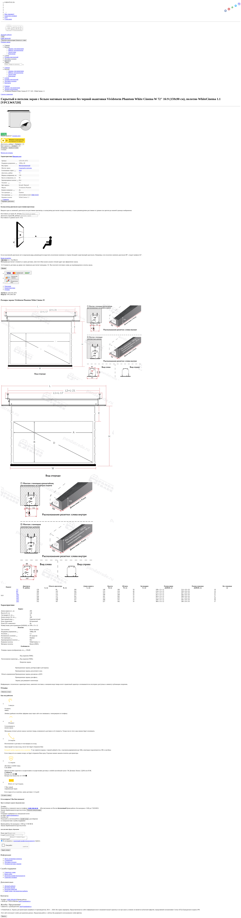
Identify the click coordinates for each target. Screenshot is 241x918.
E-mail (3, 835)
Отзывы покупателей (11, 57)
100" (17, 594)
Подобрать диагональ (8, 201)
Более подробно (6, 258)
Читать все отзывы (7, 153)
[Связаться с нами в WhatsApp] (232, 7)
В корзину (4, 148)
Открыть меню (5, 42)
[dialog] (120, 230)
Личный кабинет (10, 886)
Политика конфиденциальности (15, 876)
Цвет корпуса (5, 146)
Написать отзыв (6, 691)
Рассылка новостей (11, 889)
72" (17, 589)
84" (17, 591)
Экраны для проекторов (16, 48)
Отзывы (7, 289)
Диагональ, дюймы (7, 144)
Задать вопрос (6, 850)
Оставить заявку (6, 795)
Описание (8, 286)
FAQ (6, 17)
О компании (8, 860)
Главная (7, 45)
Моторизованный (24, 165)
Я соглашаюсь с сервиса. (21, 841)
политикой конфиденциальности (24, 841)
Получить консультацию (34, 810)
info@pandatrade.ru (25, 906)
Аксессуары (12, 52)
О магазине (8, 19)
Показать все (17, 156)
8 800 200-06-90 (33, 808)
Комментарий (5, 839)
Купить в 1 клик (13, 148)
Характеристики (10, 288)
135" (17, 599)
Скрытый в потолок (25, 168)
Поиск (7, 62)
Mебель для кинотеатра (15, 50)
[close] (1, 203)
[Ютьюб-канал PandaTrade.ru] (229, 9)
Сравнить (6, 199)
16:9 (20, 170)
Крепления (11, 54)
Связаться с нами (10, 872)
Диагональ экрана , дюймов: (10, 215)
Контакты (8, 60)
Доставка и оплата (10, 59)
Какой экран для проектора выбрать (16, 891)
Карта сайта (8, 874)
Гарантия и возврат (11, 16)
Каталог (7, 47)
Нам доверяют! (9, 14)
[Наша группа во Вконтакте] (225, 11)
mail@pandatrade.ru (12, 815)
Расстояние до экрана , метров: (11, 214)
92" (17, 593)
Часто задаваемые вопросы (13, 859)
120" (17, 598)
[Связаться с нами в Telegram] (236, 6)
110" (17, 596)
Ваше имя (4, 833)
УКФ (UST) (35, 195)
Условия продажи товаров (13, 864)
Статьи (7, 55)
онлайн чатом (24, 819)
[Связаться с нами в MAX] (239, 4)
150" (17, 601)
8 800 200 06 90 (6, 38)
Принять (4, 916)
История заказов (10, 887)
